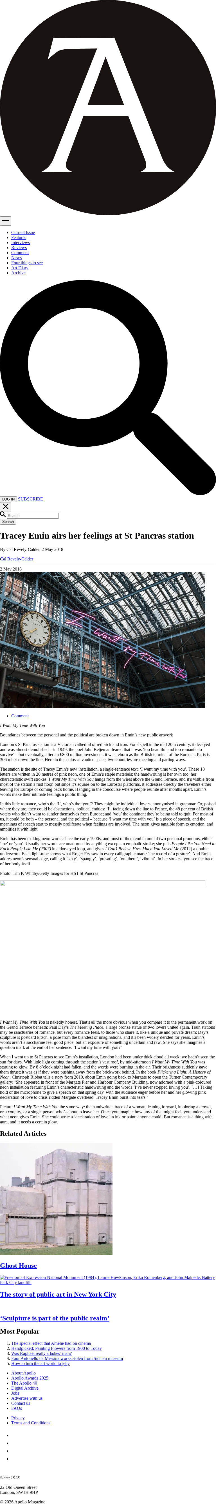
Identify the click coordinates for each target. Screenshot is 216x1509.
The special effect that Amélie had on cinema (51, 1343)
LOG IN (8, 499)
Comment (20, 715)
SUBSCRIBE (30, 499)
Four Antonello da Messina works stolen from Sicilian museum (67, 1358)
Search (8, 522)
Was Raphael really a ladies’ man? (41, 1353)
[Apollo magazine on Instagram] (14, 1450)
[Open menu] (5, 221)
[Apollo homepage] (108, 108)
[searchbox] (33, 516)
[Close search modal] (5, 506)
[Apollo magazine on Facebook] (14, 1435)
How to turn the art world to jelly (40, 1363)
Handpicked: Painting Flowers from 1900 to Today (56, 1348)
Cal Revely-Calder (16, 559)
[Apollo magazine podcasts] (14, 1458)
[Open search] (108, 493)
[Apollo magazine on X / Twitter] (14, 1443)
